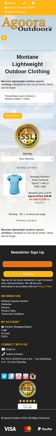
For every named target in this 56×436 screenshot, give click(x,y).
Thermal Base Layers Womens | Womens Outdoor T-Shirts (20, 97)
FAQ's (4, 336)
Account (11, 3)
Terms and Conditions (12, 314)
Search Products (16, 12)
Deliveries (6, 304)
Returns (5, 307)
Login (4, 330)
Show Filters (11, 115)
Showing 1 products (27, 167)
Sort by (27, 153)
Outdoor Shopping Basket (21, 7)
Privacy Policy (8, 311)
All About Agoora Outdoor (14, 301)
